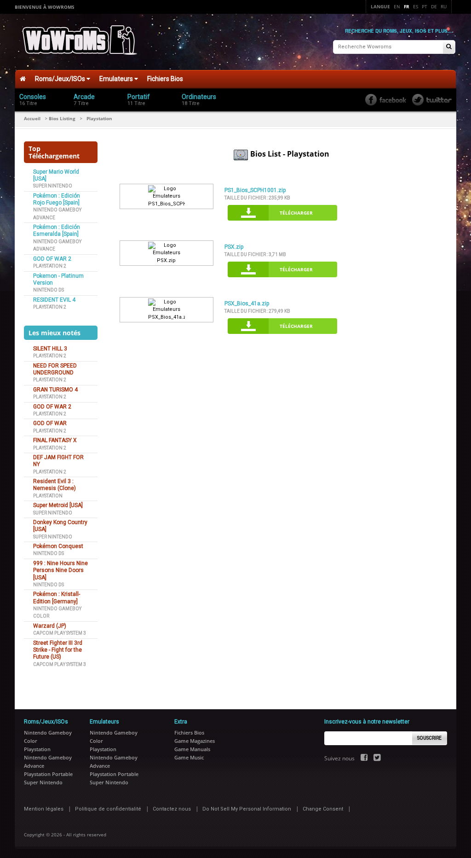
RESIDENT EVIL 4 (54, 300)
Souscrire (429, 738)
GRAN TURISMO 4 (55, 389)
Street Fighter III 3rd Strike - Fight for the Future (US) (57, 650)
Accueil (32, 118)
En (397, 6)
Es (415, 6)
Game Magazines (194, 740)
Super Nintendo (52, 185)
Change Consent (323, 809)
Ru (444, 6)
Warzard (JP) (49, 626)
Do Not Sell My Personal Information (246, 809)
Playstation (48, 495)
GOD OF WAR (50, 423)
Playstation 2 (49, 265)
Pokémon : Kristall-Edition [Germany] (56, 597)
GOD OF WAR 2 (52, 259)
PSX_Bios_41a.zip (246, 303)
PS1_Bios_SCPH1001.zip (255, 190)
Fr (406, 6)
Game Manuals (192, 749)
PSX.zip (233, 247)
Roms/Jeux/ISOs (60, 78)
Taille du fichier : (257, 197)
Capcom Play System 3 (59, 633)
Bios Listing (62, 118)
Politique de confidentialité (108, 809)
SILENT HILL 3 (50, 348)
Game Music (189, 757)
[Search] (449, 47)
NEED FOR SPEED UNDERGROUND (55, 369)
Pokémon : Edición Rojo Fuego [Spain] (56, 199)
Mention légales (43, 809)
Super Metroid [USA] (58, 505)
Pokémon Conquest (58, 546)
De (434, 6)
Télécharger (296, 213)
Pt (424, 6)
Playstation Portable (48, 773)
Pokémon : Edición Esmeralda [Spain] (56, 230)
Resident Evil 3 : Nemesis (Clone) (54, 484)
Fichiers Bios (165, 78)
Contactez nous (172, 809)
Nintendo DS (48, 289)
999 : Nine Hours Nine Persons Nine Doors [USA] (60, 570)
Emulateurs (116, 78)
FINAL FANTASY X (55, 440)
